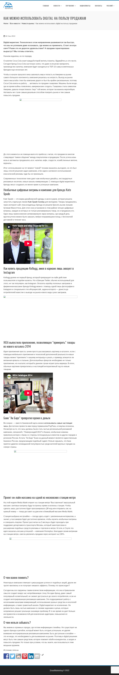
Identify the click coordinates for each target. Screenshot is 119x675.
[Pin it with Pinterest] (25, 656)
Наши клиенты (85, 5)
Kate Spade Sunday (36, 202)
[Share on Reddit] (18, 656)
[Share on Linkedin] (31, 656)
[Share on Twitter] (12, 656)
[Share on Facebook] (6, 656)
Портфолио (70, 5)
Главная (46, 5)
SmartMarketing (56, 670)
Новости (56, 5)
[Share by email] (37, 656)
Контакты (98, 5)
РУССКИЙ (110, 5)
